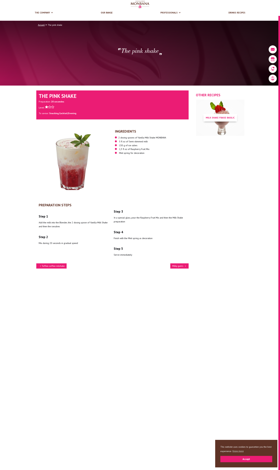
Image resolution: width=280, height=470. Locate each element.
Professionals (169, 12)
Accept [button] (246, 459)
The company (42, 12)
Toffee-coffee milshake (53, 265)
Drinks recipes (236, 12)
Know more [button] (238, 451)
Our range (107, 12)
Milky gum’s (177, 265)
